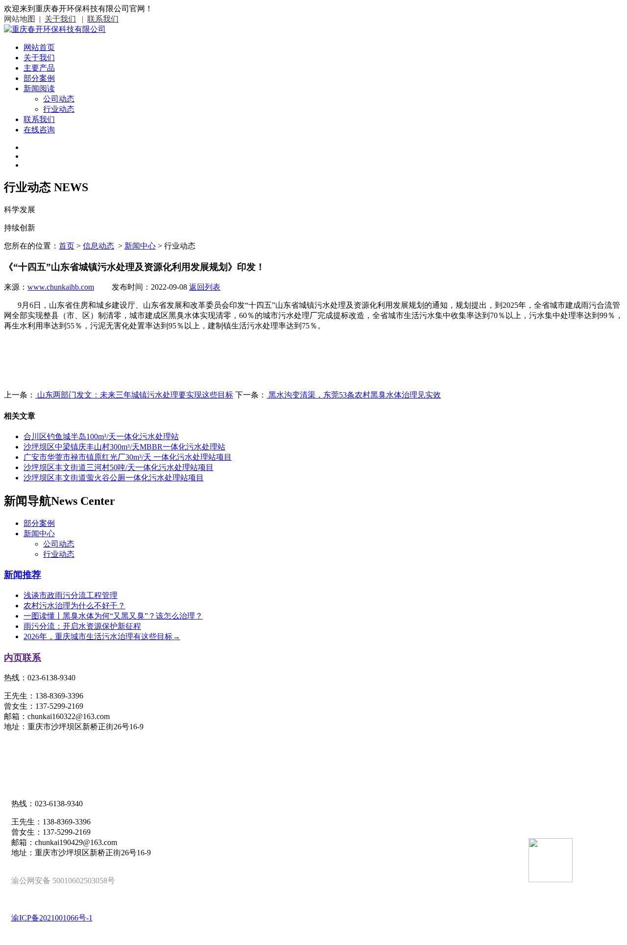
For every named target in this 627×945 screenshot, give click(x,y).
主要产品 (39, 68)
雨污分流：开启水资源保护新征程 (82, 626)
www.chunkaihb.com (60, 287)
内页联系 (22, 657)
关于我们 (39, 57)
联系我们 (39, 119)
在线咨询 (39, 129)
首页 (66, 246)
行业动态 (58, 109)
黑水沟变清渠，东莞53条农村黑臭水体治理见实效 (353, 395)
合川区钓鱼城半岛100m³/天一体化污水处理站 (101, 436)
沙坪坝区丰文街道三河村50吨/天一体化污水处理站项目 (119, 467)
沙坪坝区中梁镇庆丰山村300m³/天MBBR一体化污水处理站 (124, 447)
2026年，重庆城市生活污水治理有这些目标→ (102, 636)
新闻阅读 (39, 88)
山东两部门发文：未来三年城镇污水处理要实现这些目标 (134, 395)
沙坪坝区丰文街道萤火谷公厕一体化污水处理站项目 (114, 477)
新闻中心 (140, 246)
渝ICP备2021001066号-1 (52, 918)
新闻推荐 (22, 575)
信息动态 (98, 246)
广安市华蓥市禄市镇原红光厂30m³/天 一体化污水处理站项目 (128, 457)
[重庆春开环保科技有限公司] (55, 29)
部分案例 (39, 78)
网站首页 (39, 47)
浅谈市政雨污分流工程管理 (71, 595)
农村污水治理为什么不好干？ (74, 605)
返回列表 (204, 287)
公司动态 (58, 99)
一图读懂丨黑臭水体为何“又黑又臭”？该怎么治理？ (113, 616)
